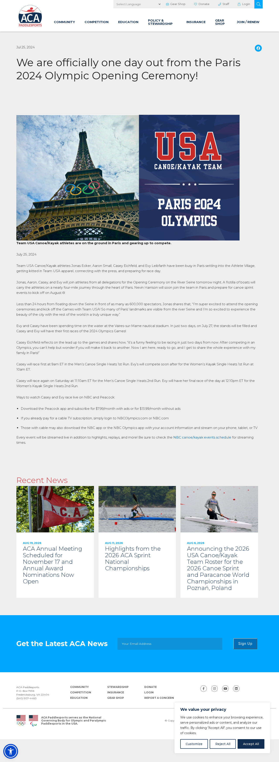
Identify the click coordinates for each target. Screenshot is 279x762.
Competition (97, 22)
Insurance (196, 22)
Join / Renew (248, 22)
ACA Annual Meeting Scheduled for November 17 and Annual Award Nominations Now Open (55, 542)
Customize (194, 744)
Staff (226, 4)
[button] (258, 4)
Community (64, 22)
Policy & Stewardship (160, 22)
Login (246, 4)
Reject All (222, 744)
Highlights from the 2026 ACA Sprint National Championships (137, 542)
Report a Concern (159, 697)
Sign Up (245, 643)
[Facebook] (258, 49)
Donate (204, 4)
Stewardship (118, 687)
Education (128, 22)
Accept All (251, 744)
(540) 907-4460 (26, 698)
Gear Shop (177, 4)
